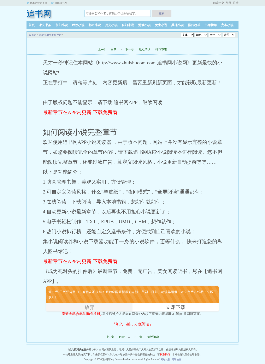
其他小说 (177, 25)
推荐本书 (161, 49)
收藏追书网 (61, 2)
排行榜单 (194, 25)
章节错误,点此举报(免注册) (81, 314)
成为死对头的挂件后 (50, 35)
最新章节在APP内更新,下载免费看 (80, 112)
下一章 (130, 49)
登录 (228, 2)
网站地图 (166, 359)
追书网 (38, 13)
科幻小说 (128, 25)
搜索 (162, 13)
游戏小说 (144, 25)
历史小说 (111, 25)
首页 (32, 25)
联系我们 (165, 354)
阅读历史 (218, 2)
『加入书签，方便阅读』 (132, 324)
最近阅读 (145, 49)
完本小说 (227, 25)
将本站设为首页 (38, 2)
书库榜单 (211, 25)
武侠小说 (78, 25)
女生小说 (161, 25)
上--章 (102, 49)
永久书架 (45, 25)
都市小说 (95, 25)
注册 (235, 2)
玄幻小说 (61, 25)
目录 (114, 49)
